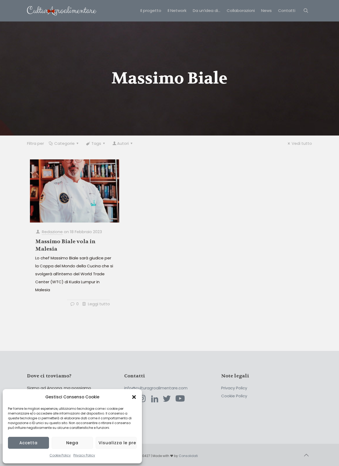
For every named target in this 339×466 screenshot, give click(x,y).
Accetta (28, 443)
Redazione (52, 231)
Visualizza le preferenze (118, 443)
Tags (96, 143)
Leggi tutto (99, 304)
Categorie (64, 143)
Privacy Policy (84, 455)
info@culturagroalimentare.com (156, 388)
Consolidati (188, 456)
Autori (123, 143)
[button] (134, 397)
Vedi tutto (302, 143)
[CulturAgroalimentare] (61, 10)
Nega (72, 443)
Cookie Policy (60, 455)
